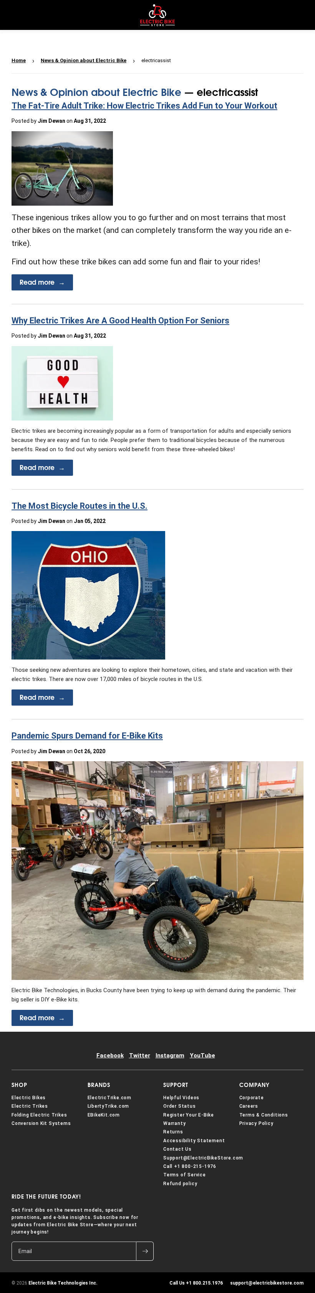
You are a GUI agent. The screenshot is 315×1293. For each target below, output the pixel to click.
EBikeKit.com (104, 1115)
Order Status (179, 1106)
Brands (99, 1085)
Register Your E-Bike (188, 1115)
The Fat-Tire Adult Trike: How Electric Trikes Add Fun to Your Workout (144, 105)
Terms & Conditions (263, 1115)
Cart (303, 15)
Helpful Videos (181, 1097)
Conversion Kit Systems (41, 1123)
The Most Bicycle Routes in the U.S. (80, 506)
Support (175, 1085)
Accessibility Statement (194, 1140)
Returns (173, 1132)
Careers (249, 1106)
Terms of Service (184, 1175)
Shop (19, 1085)
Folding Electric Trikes (39, 1115)
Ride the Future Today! (46, 1196)
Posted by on (59, 121)
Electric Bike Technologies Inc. (63, 1283)
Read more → (42, 282)
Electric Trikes (30, 1106)
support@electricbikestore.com (265, 1283)
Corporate (251, 1097)
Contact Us (177, 1149)
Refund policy (180, 1183)
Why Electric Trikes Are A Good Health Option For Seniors (120, 320)
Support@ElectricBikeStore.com (203, 1158)
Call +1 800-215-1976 (189, 1166)
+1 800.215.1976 (196, 1283)
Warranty (174, 1123)
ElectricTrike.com (110, 1097)
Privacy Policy (256, 1123)
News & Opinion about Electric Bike (83, 60)
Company (254, 1085)
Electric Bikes (29, 1097)
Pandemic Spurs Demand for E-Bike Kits (87, 736)
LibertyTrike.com (108, 1106)
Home (19, 60)
